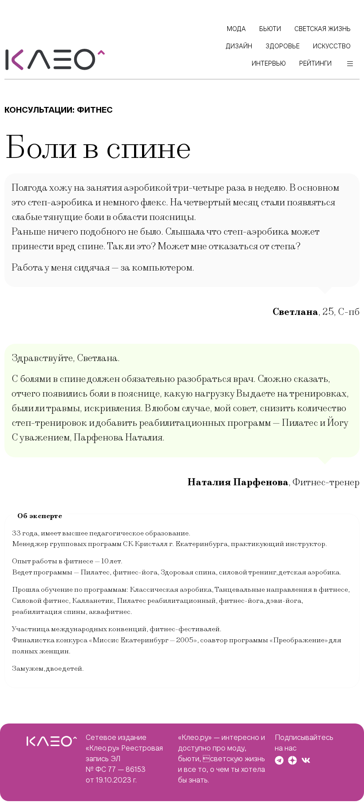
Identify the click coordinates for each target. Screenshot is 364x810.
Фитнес (95, 110)
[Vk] (305, 760)
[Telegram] (279, 760)
